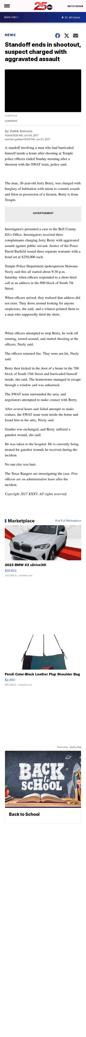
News (10, 35)
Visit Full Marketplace (68, 520)
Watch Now (74, 6)
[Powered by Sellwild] (75, 747)
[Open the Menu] (6, 6)
